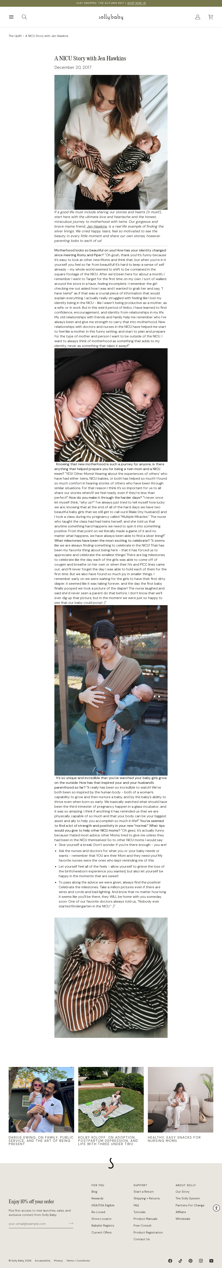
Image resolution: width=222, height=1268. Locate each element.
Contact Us (142, 1239)
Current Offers (101, 1232)
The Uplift (15, 36)
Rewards (97, 1198)
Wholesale (183, 1219)
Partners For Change (190, 1205)
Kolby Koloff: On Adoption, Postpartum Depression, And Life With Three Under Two (108, 1140)
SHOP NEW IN (136, 3)
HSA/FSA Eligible (102, 1205)
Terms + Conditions (78, 1260)
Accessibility (43, 1260)
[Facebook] (170, 1261)
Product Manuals (145, 1219)
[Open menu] (15, 17)
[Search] (28, 17)
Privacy (58, 1260)
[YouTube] (211, 1261)
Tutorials (139, 1212)
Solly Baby (17, 1260)
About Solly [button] (186, 1185)
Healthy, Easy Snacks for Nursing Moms (174, 1139)
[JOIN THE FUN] (69, 1223)
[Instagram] (201, 1261)
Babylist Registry (102, 1225)
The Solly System (188, 1198)
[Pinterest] (191, 1261)
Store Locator (101, 1219)
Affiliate (181, 1212)
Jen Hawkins (97, 226)
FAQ (136, 1205)
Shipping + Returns (147, 1198)
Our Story (182, 1192)
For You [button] (97, 1185)
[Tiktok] (180, 1261)
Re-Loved (98, 1212)
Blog (94, 1192)
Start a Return (144, 1192)
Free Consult (143, 1225)
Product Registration (148, 1232)
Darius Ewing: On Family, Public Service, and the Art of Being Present (41, 1140)
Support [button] (140, 1185)
